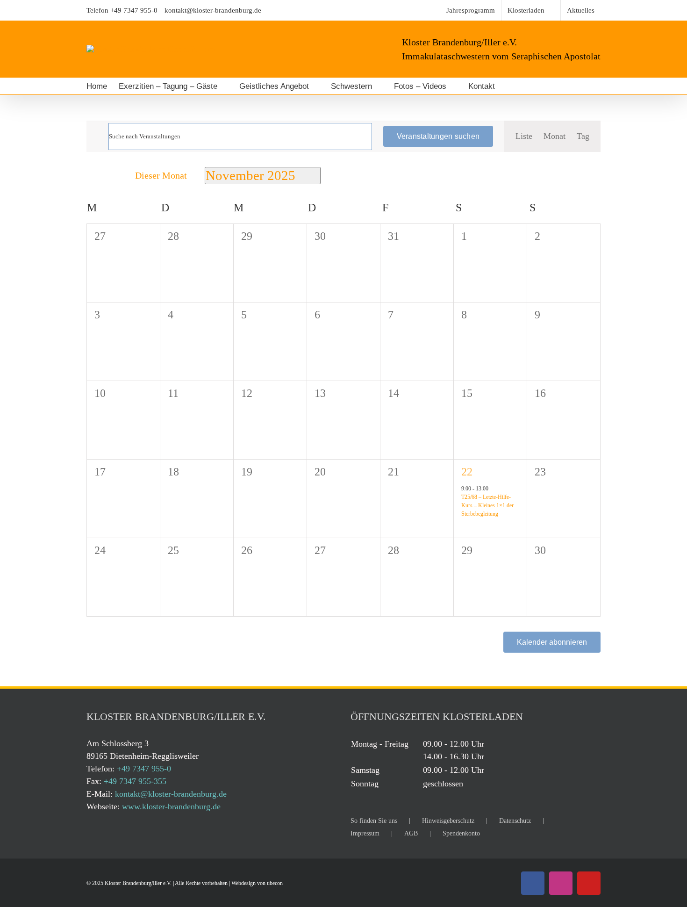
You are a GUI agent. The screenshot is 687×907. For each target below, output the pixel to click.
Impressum (365, 833)
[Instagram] (560, 883)
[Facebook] (532, 883)
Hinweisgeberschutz (448, 820)
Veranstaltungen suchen (438, 136)
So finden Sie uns (374, 820)
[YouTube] (589, 883)
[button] (520, 86)
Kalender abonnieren (552, 642)
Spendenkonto (461, 833)
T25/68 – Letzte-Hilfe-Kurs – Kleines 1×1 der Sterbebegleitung (487, 505)
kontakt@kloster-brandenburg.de (213, 10)
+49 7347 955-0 (133, 10)
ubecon (275, 883)
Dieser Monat (161, 175)
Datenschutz (515, 820)
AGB (411, 833)
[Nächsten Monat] (111, 175)
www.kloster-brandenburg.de (171, 806)
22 (466, 472)
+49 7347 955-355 (135, 781)
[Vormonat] (92, 175)
